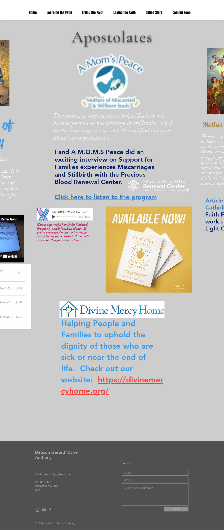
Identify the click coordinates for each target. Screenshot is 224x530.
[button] (61, 12)
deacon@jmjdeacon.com (58, 474)
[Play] (53, 217)
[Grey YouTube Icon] (43, 509)
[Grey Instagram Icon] (37, 509)
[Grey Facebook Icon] (50, 509)
